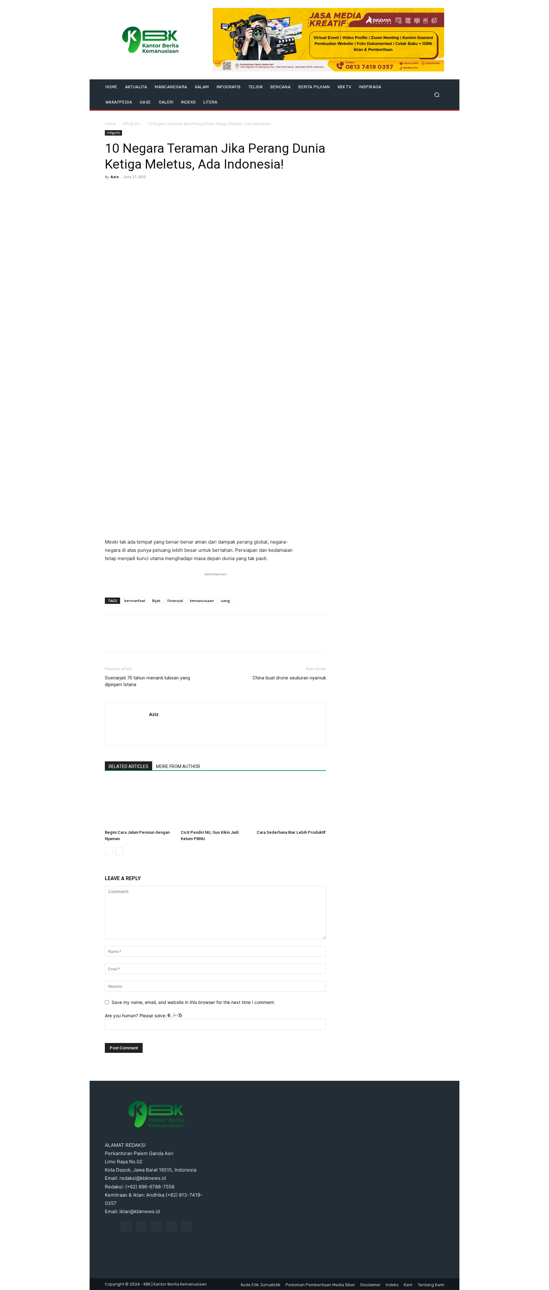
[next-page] (119, 851)
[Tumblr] (171, 1226)
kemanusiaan (202, 600)
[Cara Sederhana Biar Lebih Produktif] (291, 803)
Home (110, 123)
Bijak (156, 600)
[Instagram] (141, 1226)
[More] (170, 191)
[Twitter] (125, 191)
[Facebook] (111, 191)
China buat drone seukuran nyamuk (289, 678)
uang (225, 600)
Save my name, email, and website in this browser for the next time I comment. (193, 1002)
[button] (436, 94)
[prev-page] (109, 851)
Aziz (115, 176)
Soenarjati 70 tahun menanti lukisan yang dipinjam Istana (147, 681)
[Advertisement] (215, 521)
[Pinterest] (140, 191)
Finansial (175, 600)
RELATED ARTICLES (128, 766)
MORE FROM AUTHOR (178, 766)
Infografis (131, 123)
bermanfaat (134, 600)
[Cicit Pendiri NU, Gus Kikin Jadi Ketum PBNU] (215, 803)
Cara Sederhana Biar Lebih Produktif (291, 832)
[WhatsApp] (155, 191)
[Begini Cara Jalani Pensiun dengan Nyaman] (139, 803)
